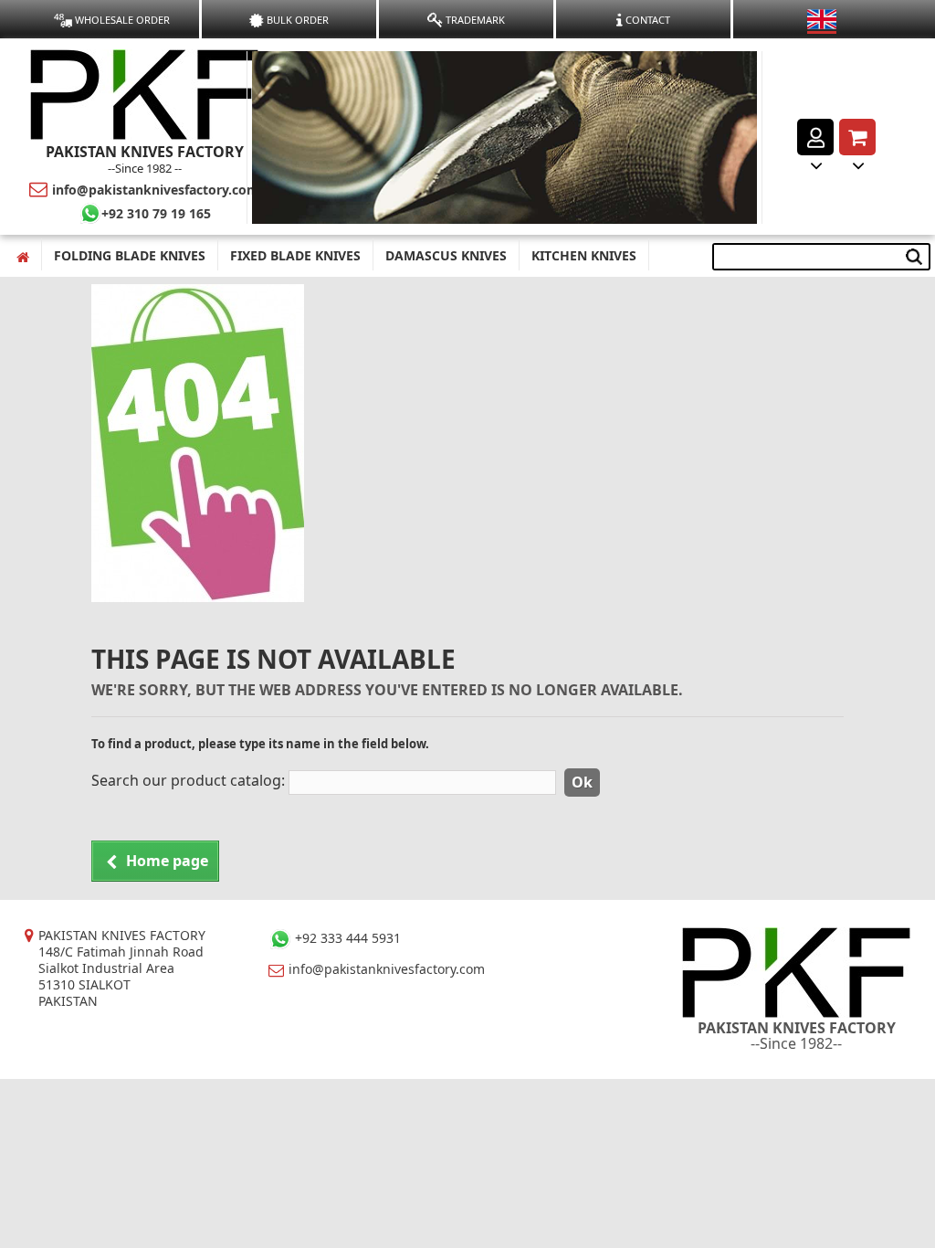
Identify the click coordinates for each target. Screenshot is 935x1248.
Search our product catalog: (188, 780)
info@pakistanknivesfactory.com (155, 189)
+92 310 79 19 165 (156, 213)
